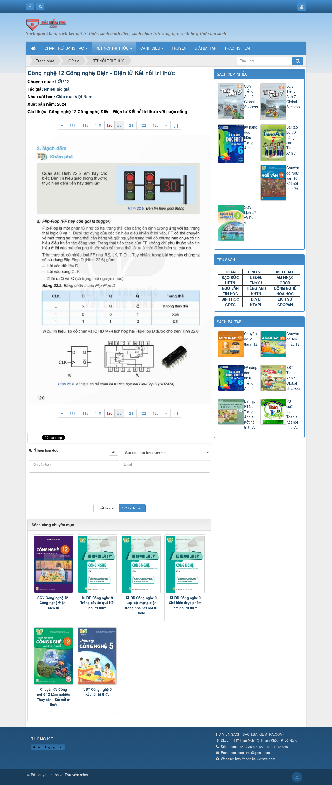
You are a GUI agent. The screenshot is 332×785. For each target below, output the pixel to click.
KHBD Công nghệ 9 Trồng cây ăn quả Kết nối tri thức (97, 602)
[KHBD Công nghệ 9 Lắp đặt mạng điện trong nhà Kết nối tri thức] (141, 564)
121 (130, 125)
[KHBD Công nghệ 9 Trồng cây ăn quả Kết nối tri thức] (97, 564)
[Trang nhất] (33, 48)
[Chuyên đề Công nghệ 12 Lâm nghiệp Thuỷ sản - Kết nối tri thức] (53, 656)
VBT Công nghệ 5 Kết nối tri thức (97, 692)
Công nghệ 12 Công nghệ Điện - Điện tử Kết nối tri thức (101, 73)
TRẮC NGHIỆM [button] (237, 48)
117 (73, 125)
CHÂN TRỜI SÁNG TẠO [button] (65, 48)
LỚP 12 (62, 81)
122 (143, 125)
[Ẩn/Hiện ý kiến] (113, 452)
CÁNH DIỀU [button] (150, 48)
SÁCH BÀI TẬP (229, 321)
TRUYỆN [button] (179, 48)
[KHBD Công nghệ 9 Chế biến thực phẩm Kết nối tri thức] (185, 564)
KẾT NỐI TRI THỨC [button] (113, 48)
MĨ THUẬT (285, 271)
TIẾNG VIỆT (256, 271)
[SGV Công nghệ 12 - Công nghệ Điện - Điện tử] (53, 564)
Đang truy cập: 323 (49, 747)
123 (156, 125)
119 (98, 125)
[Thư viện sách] (48, 24)
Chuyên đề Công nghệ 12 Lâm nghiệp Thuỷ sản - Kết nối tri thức (54, 697)
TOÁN (230, 271)
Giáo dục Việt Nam (74, 96)
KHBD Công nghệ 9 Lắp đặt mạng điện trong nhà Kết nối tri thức (141, 605)
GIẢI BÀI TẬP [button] (205, 48)
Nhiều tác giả (57, 89)
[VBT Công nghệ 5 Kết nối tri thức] (97, 656)
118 (85, 125)
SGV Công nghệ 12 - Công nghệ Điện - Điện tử (53, 602)
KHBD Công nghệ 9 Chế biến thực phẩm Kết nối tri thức (185, 602)
